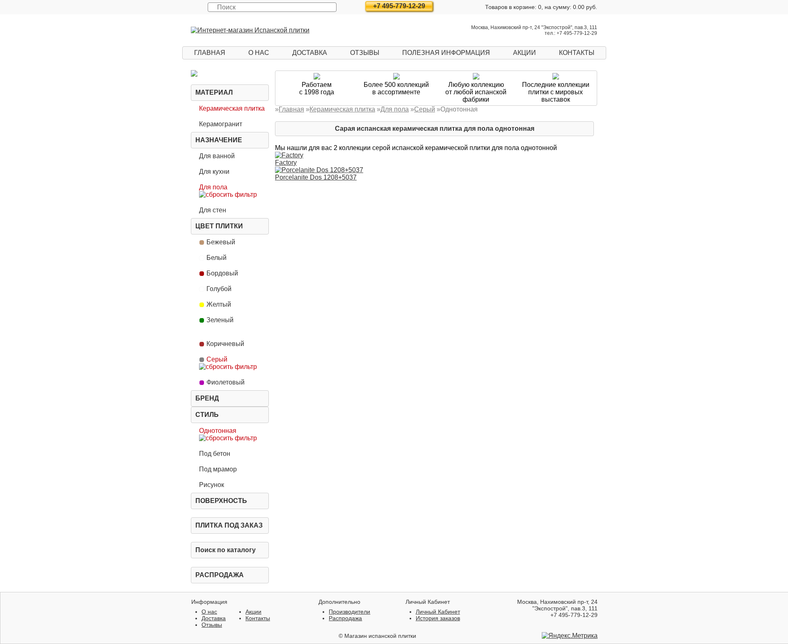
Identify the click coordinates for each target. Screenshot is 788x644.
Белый (216, 257)
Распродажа (219, 574)
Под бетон (214, 453)
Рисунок (211, 484)
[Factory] (289, 155)
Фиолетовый (225, 382)
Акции (524, 52)
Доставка (309, 52)
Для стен (212, 210)
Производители (349, 611)
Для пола (213, 187)
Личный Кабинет (438, 611)
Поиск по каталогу (225, 549)
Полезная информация (446, 52)
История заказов (438, 618)
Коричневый (225, 343)
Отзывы (364, 52)
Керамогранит (220, 124)
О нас (258, 52)
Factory (286, 162)
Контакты (576, 52)
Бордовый (222, 273)
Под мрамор (218, 469)
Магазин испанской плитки (380, 636)
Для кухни (214, 171)
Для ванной (217, 155)
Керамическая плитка (232, 108)
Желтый (218, 304)
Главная (209, 52)
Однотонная (217, 430)
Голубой (218, 288)
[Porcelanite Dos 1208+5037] (319, 169)
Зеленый (220, 319)
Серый (216, 359)
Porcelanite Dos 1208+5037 (316, 177)
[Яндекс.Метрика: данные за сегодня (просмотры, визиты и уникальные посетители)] (570, 635)
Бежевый (220, 242)
